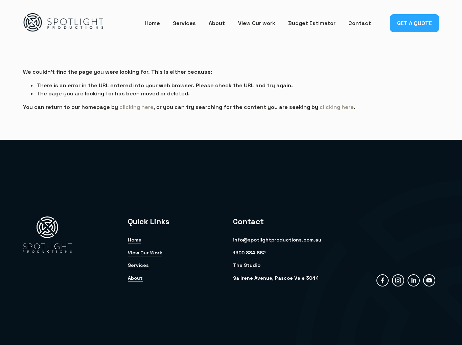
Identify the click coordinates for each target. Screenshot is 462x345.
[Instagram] (398, 280)
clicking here (136, 107)
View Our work (256, 23)
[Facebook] (382, 280)
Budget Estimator (312, 23)
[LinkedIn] (414, 280)
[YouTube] (429, 280)
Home (152, 23)
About (217, 23)
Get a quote (414, 23)
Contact (359, 23)
